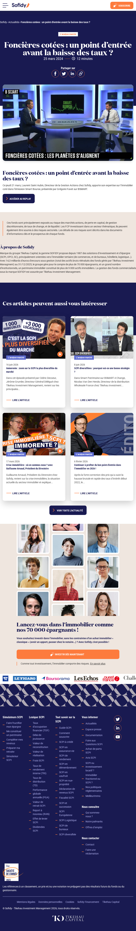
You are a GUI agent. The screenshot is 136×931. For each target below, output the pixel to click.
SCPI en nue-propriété (66, 782)
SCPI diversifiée (67, 834)
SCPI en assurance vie (66, 749)
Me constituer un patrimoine (14, 733)
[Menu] (5, 5)
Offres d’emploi (94, 827)
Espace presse (93, 729)
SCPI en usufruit (63, 774)
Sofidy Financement (88, 902)
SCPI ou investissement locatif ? (94, 767)
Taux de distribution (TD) (39, 781)
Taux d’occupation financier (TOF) (41, 727)
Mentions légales (26, 902)
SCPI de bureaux (63, 827)
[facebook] (55, 73)
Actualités (91, 723)
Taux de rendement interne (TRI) (39, 769)
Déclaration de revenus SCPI (67, 790)
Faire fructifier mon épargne (14, 725)
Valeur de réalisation (38, 753)
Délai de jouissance (38, 737)
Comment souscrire (64, 735)
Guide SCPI (65, 727)
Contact (90, 844)
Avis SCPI (91, 757)
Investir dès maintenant (69, 654)
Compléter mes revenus (14, 741)
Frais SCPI (38, 760)
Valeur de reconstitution (40, 745)
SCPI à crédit (66, 742)
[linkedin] (72, 73)
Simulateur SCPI (12, 758)
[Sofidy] (21, 5)
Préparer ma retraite (13, 750)
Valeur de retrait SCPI (39, 804)
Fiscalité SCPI (66, 797)
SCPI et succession (65, 805)
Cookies (70, 902)
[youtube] (118, 737)
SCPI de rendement (65, 757)
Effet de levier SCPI (40, 820)
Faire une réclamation (92, 851)
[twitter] (64, 73)
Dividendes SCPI (39, 829)
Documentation (94, 735)
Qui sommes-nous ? (93, 814)
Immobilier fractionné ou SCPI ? (93, 779)
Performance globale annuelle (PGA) (41, 794)
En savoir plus (97, 663)
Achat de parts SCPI (94, 750)
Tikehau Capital (110, 902)
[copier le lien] (81, 73)
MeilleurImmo (93, 796)
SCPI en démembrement (67, 765)
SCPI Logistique (67, 820)
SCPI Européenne (65, 813)
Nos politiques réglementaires (94, 789)
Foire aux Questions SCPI (94, 742)
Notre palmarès (94, 821)
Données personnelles (50, 902)
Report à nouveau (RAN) (41, 812)
